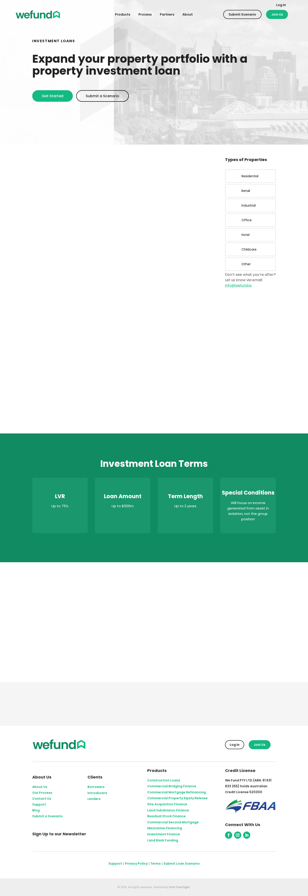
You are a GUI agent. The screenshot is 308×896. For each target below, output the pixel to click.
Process (145, 14)
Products (122, 14)
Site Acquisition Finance (167, 804)
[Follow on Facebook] (228, 835)
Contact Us (41, 798)
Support (39, 804)
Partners (167, 14)
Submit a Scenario (102, 96)
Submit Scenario (242, 14)
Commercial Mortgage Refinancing (176, 792)
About (187, 14)
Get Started (52, 96)
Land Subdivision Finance (168, 810)
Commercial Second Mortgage (173, 822)
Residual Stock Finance (166, 816)
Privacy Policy (136, 863)
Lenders (94, 799)
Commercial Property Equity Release (177, 798)
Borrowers (96, 787)
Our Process (42, 792)
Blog (36, 810)
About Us (39, 787)
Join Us (277, 14)
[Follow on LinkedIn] (246, 835)
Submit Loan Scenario (181, 863)
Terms (155, 863)
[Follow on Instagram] (237, 835)
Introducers (97, 793)
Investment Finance (163, 834)
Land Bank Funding (162, 840)
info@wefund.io (238, 285)
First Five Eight (179, 887)
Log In (281, 5)
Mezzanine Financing (164, 828)
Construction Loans (163, 780)
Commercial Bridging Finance (171, 786)
